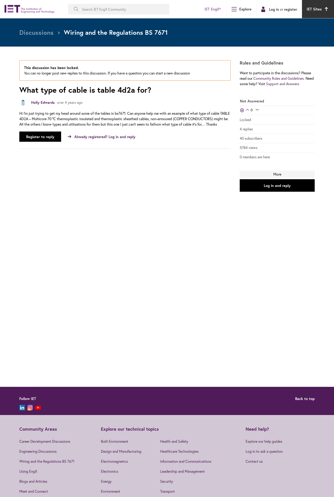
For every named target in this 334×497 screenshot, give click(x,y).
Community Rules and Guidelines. (279, 78)
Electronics (109, 471)
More (277, 174)
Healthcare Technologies (179, 451)
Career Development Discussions (44, 441)
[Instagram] (30, 407)
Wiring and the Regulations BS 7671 (46, 461)
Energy (106, 481)
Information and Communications (185, 461)
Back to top (305, 398)
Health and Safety (174, 441)
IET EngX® (212, 9)
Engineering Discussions (38, 451)
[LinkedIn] (22, 407)
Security (166, 481)
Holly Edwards (43, 102)
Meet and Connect (33, 491)
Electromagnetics (114, 461)
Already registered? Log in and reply (104, 136)
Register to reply (40, 136)
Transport (167, 491)
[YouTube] (38, 407)
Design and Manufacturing (121, 451)
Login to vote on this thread (247, 110)
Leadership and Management (182, 471)
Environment (110, 491)
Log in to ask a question (264, 451)
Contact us (254, 461)
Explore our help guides (264, 441)
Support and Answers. (283, 83)
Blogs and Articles (33, 481)
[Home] (30, 9)
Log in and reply (277, 185)
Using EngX (28, 471)
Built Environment (114, 441)
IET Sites (314, 9)
